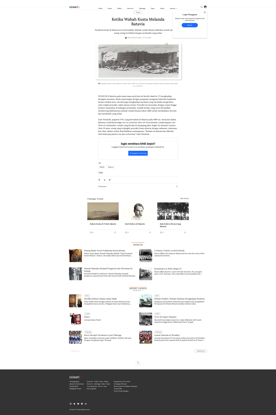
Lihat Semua (184, 198)
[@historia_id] (74, 403)
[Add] (138, 62)
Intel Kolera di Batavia (135, 224)
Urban (101, 172)
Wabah (102, 167)
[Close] (204, 12)
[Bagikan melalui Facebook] (99, 180)
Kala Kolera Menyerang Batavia (170, 225)
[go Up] (138, 363)
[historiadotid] (70, 403)
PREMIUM (138, 245)
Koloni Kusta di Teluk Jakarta (103, 224)
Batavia (111, 167)
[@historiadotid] (78, 403)
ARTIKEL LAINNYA (138, 288)
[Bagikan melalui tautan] (110, 180)
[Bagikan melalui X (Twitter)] (104, 180)
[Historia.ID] (74, 7)
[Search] (201, 7)
